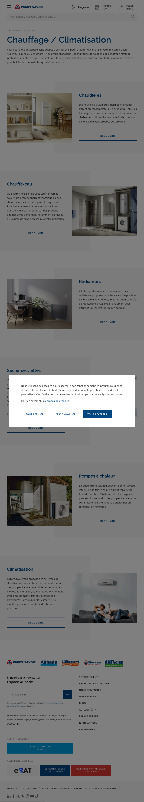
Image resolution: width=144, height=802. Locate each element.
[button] (97, 414)
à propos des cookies (56, 401)
